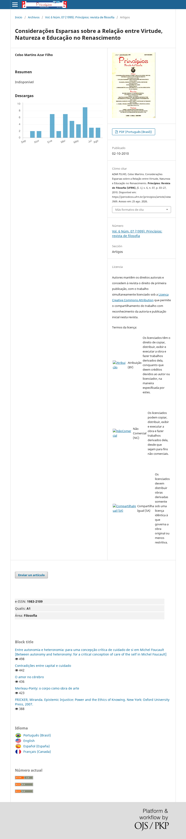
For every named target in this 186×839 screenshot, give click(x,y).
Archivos (33, 17)
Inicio (18, 17)
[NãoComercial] (122, 435)
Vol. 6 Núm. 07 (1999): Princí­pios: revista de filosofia (79, 17)
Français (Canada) (37, 751)
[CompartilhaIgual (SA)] (124, 511)
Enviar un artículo (31, 575)
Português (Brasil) (37, 735)
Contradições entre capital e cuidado (43, 665)
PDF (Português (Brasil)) (135, 132)
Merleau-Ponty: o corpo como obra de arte (47, 688)
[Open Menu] (15, 4)
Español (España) (36, 746)
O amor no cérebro (29, 677)
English (29, 741)
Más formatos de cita (129, 210)
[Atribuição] (120, 367)
